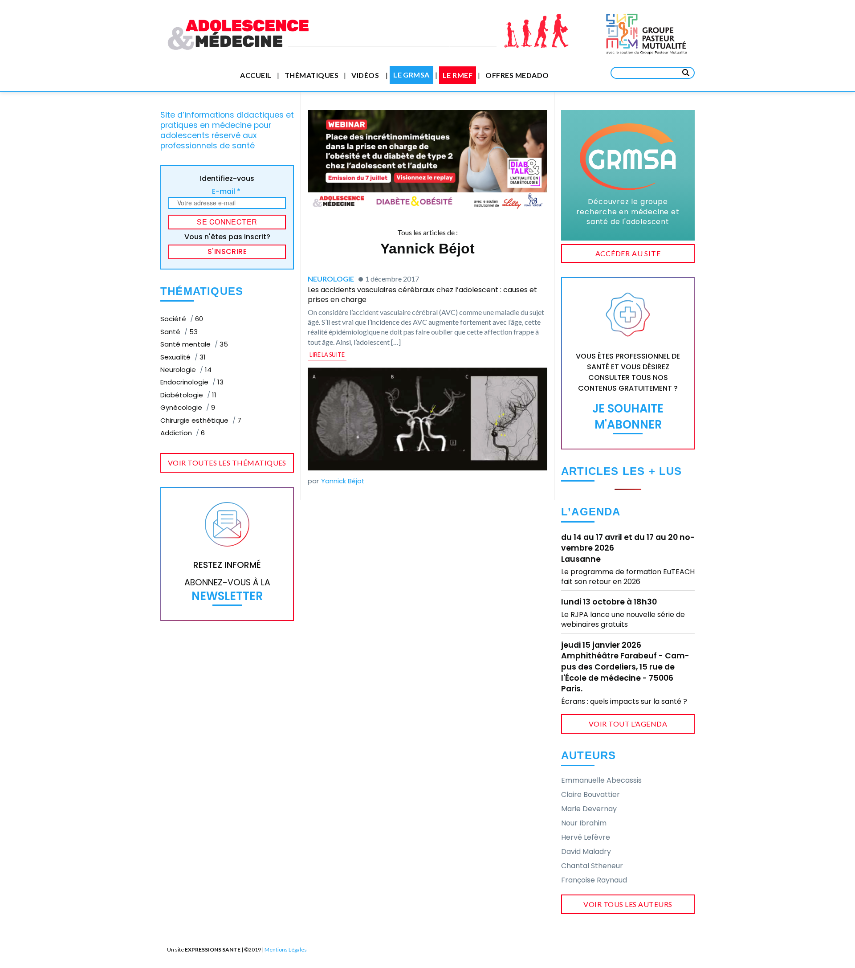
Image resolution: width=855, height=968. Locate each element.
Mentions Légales (286, 949)
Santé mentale (194, 344)
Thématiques (311, 75)
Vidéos (365, 75)
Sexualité (183, 357)
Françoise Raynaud (594, 880)
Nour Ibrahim (584, 823)
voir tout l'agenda (628, 723)
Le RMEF (457, 75)
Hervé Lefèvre (585, 837)
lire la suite (327, 354)
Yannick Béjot (342, 481)
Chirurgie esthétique (200, 420)
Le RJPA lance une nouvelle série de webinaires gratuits (623, 619)
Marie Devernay (589, 809)
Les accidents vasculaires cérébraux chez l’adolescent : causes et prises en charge (422, 295)
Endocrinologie (192, 382)
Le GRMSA (411, 74)
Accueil (255, 75)
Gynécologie (187, 407)
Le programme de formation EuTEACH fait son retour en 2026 (628, 577)
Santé (179, 331)
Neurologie (186, 369)
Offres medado (517, 75)
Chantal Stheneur (592, 866)
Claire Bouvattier (590, 794)
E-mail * (226, 191)
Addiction (182, 432)
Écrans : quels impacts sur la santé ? (624, 701)
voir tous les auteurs (627, 904)
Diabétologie (188, 395)
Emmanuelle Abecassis (601, 780)
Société (181, 318)
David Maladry (586, 851)
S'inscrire (227, 251)
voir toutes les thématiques (227, 462)
